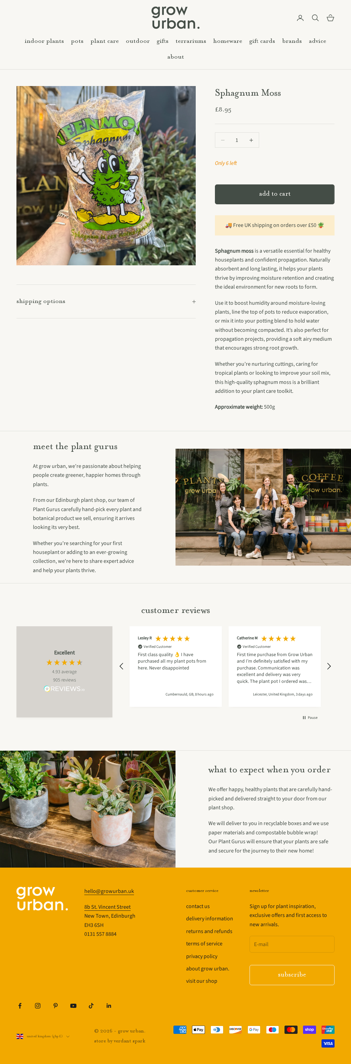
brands (292, 41)
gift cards (262, 41)
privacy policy (201, 956)
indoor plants (44, 41)
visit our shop (201, 981)
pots (77, 41)
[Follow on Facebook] (19, 1005)
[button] (121, 666)
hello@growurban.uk (109, 891)
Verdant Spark (129, 1041)
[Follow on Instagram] (37, 1005)
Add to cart (275, 194)
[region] (225, 666)
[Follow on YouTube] (73, 1005)
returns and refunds (209, 931)
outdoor (138, 41)
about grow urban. (207, 968)
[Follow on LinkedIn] (109, 1005)
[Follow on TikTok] (91, 1005)
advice (317, 41)
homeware (227, 41)
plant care (104, 41)
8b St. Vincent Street (107, 907)
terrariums (191, 41)
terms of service (204, 943)
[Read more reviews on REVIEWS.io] (64, 690)
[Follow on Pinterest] (55, 1005)
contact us (198, 906)
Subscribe (292, 975)
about (175, 57)
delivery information (209, 918)
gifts (163, 41)
